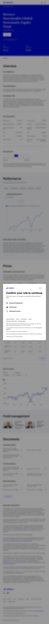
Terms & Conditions (10, 319)
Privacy (17, 319)
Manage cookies (21, 321)
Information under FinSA (11, 321)
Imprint (30, 319)
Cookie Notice (24, 319)
